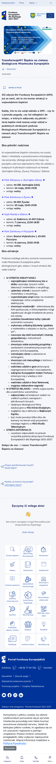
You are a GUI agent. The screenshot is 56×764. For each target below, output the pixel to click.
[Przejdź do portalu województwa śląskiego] (38, 15)
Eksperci (28, 630)
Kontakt (36, 761)
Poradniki (43, 630)
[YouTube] (4, 694)
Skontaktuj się (43, 644)
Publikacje (12, 644)
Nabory (12, 570)
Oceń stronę (28, 532)
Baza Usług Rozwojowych (28, 554)
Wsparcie (7, 761)
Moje (22, 761)
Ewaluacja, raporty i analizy (12, 628)
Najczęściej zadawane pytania (16, 681)
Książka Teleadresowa (33, 686)
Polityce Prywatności (14, 743)
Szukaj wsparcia (12, 555)
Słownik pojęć (21, 676)
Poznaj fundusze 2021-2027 (38, 706)
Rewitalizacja (28, 615)
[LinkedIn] (21, 694)
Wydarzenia (43, 570)
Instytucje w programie (44, 583)
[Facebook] (9, 694)
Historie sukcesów (12, 585)
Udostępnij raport (13, 485)
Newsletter (7, 676)
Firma (21, 3)
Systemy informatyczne (12, 599)
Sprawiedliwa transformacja (28, 584)
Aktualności (43, 555)
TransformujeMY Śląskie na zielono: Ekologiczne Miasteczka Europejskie (25, 62)
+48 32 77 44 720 (27, 667)
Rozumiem (10, 748)
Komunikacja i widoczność (43, 598)
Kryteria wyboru (28, 644)
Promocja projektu (10, 686)
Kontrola (12, 615)
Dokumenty (28, 570)
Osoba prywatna (8, 3)
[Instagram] (15, 694)
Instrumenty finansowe (28, 600)
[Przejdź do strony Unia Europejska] (50, 15)
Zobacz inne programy (13, 706)
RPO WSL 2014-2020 (43, 614)
